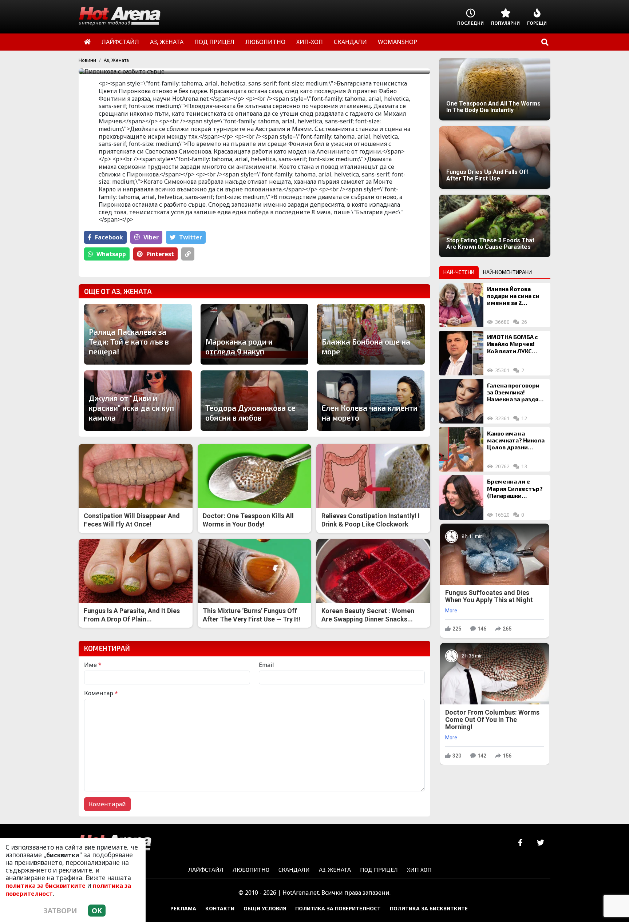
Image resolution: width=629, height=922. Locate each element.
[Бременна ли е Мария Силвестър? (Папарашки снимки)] (461, 497)
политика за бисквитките (45, 886)
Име (93, 665)
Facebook (109, 237)
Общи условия (265, 908)
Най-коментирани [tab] (507, 272)
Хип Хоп (419, 869)
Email (266, 665)
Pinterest (160, 254)
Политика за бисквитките (429, 908)
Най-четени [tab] (458, 272)
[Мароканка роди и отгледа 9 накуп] (254, 334)
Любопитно (251, 869)
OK (97, 910)
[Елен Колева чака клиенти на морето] (371, 400)
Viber (151, 237)
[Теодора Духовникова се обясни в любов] (254, 400)
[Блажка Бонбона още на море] (371, 334)
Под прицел (379, 869)
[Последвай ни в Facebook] (520, 843)
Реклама (183, 908)
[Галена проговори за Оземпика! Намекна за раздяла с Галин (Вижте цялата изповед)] (461, 401)
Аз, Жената (116, 60)
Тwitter (190, 237)
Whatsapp (111, 254)
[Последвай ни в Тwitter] (540, 843)
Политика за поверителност (338, 908)
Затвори (60, 910)
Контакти (219, 908)
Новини (87, 60)
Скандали (294, 869)
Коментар (101, 693)
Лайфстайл (205, 869)
